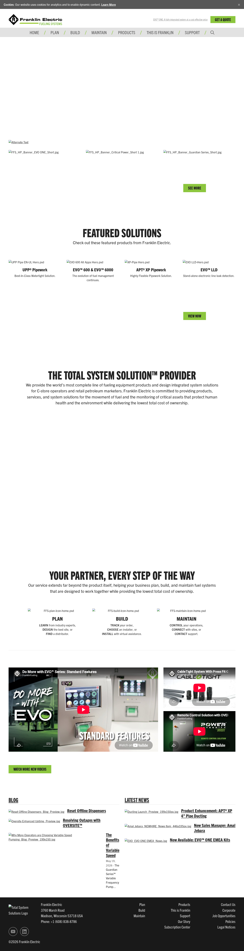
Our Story (184, 921)
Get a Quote (223, 19)
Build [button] (75, 32)
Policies (230, 921)
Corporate (228, 910)
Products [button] (126, 32)
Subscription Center (177, 927)
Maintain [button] (99, 32)
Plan (142, 904)
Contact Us (228, 904)
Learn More (108, 4)
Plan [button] (55, 32)
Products (184, 904)
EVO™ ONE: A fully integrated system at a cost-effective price (180, 19)
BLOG (13, 799)
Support (192, 32)
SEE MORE (194, 187)
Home (34, 32)
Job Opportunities (223, 915)
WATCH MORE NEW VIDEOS (29, 769)
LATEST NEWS (137, 799)
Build (141, 910)
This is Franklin (160, 32)
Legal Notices (226, 927)
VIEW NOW (194, 315)
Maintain (139, 915)
